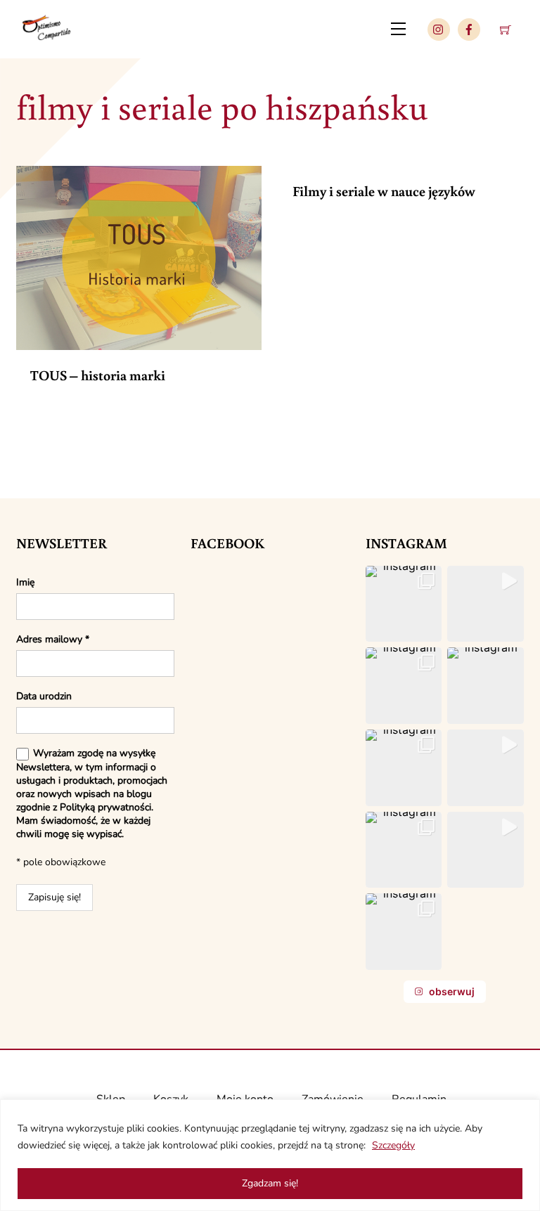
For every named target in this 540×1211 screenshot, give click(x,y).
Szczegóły (393, 1145)
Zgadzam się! (270, 1183)
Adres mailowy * (52, 639)
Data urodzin (44, 696)
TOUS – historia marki (97, 374)
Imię (25, 582)
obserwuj (452, 991)
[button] (404, 604)
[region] (270, 1155)
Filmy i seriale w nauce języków (383, 190)
